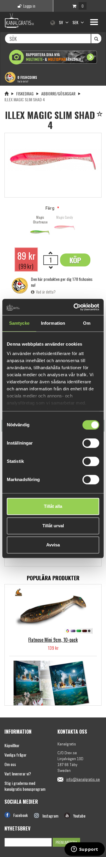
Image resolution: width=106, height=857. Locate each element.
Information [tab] (53, 323)
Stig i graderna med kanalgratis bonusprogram (24, 786)
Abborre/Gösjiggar (58, 93)
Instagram (50, 816)
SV (61, 22)
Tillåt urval (53, 525)
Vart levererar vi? (17, 773)
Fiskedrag (25, 93)
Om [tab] (86, 323)
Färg (49, 208)
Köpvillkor (11, 745)
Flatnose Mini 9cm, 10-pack (53, 639)
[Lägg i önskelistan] (101, 114)
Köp (75, 260)
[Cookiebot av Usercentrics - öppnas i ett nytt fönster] (74, 307)
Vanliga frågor (15, 755)
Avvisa (53, 544)
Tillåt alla (53, 506)
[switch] (90, 443)
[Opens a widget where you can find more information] (84, 849)
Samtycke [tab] (19, 323)
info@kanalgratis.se (83, 779)
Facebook (20, 815)
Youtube (79, 816)
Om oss (10, 764)
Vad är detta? (22, 81)
